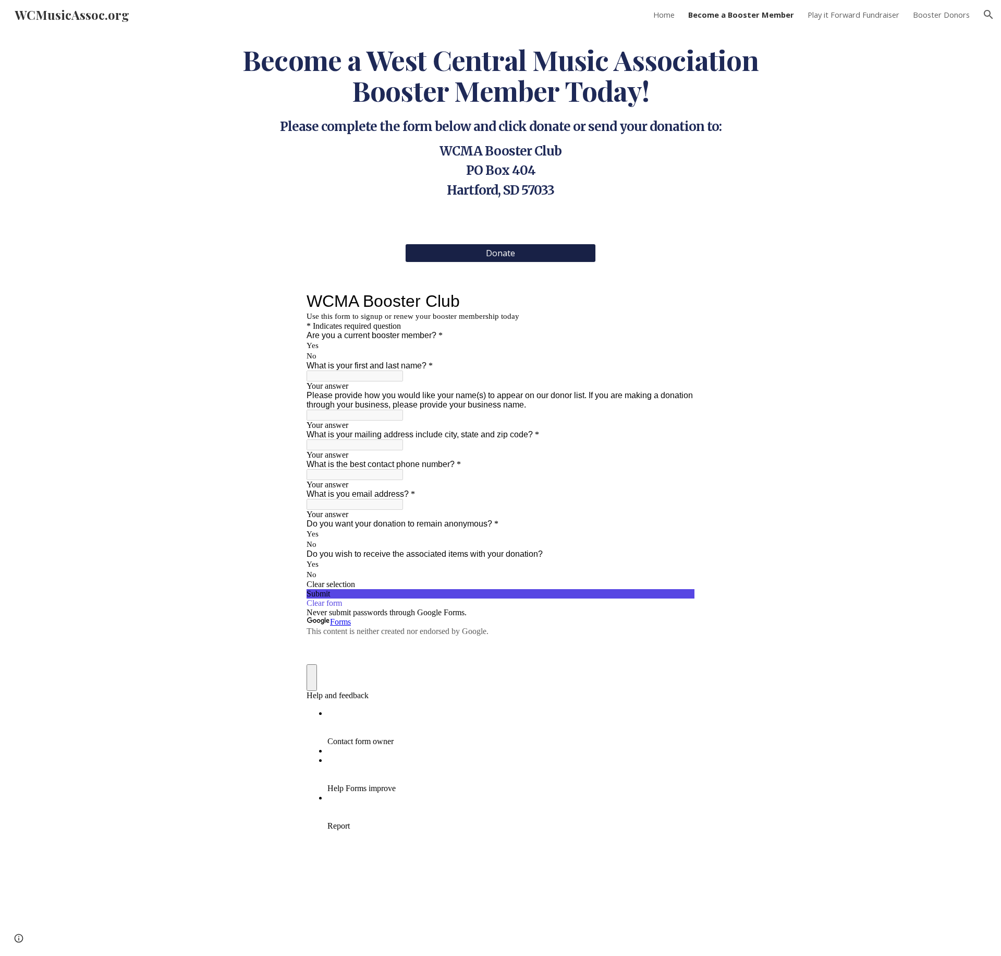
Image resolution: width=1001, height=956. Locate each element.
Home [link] (664, 14)
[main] (500, 119)
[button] (988, 14)
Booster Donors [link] (941, 14)
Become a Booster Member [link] (741, 14)
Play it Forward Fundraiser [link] (853, 14)
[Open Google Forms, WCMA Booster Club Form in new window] (678, 301)
